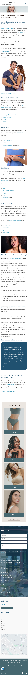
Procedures (3, 618)
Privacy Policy (20, 551)
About (2, 616)
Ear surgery (5, 197)
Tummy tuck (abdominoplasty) (9, 114)
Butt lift (4, 121)
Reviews (3, 621)
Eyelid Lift (14, 446)
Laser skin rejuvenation (8, 228)
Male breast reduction (8, 145)
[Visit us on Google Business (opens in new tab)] (5, 604)
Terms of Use (18, 665)
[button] (14, 519)
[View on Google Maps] (14, 644)
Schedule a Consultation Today (8, 93)
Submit (5, 557)
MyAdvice (17, 662)
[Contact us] (26, 673)
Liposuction (5, 115)
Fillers (14, 503)
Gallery (3, 619)
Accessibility (5, 665)
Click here (3, 371)
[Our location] (22, 673)
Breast (14, 487)
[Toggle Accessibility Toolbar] (2, 668)
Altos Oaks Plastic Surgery (7, 28)
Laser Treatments (14, 506)
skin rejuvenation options (15, 220)
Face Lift (14, 443)
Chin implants (6, 199)
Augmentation (14, 472)
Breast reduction (6, 143)
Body (14, 432)
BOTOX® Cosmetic (7, 225)
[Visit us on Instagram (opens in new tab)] (2, 604)
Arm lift (4, 123)
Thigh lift (5, 119)
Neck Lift (14, 449)
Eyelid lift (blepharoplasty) (8, 190)
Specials (3, 625)
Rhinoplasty (5, 192)
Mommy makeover (7, 117)
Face (14, 460)
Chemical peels (6, 232)
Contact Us (3, 629)
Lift (14, 475)
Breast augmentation (7, 140)
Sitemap (23, 665)
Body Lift (14, 423)
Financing (3, 623)
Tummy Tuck (14, 417)
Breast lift (5, 142)
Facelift (4, 188)
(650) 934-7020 (6, 51)
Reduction (14, 478)
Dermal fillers (6, 227)
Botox (14, 500)
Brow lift (4, 195)
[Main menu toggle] (25, 3)
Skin (14, 515)
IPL (3, 230)
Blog (2, 627)
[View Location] (2, 576)
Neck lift (4, 193)
